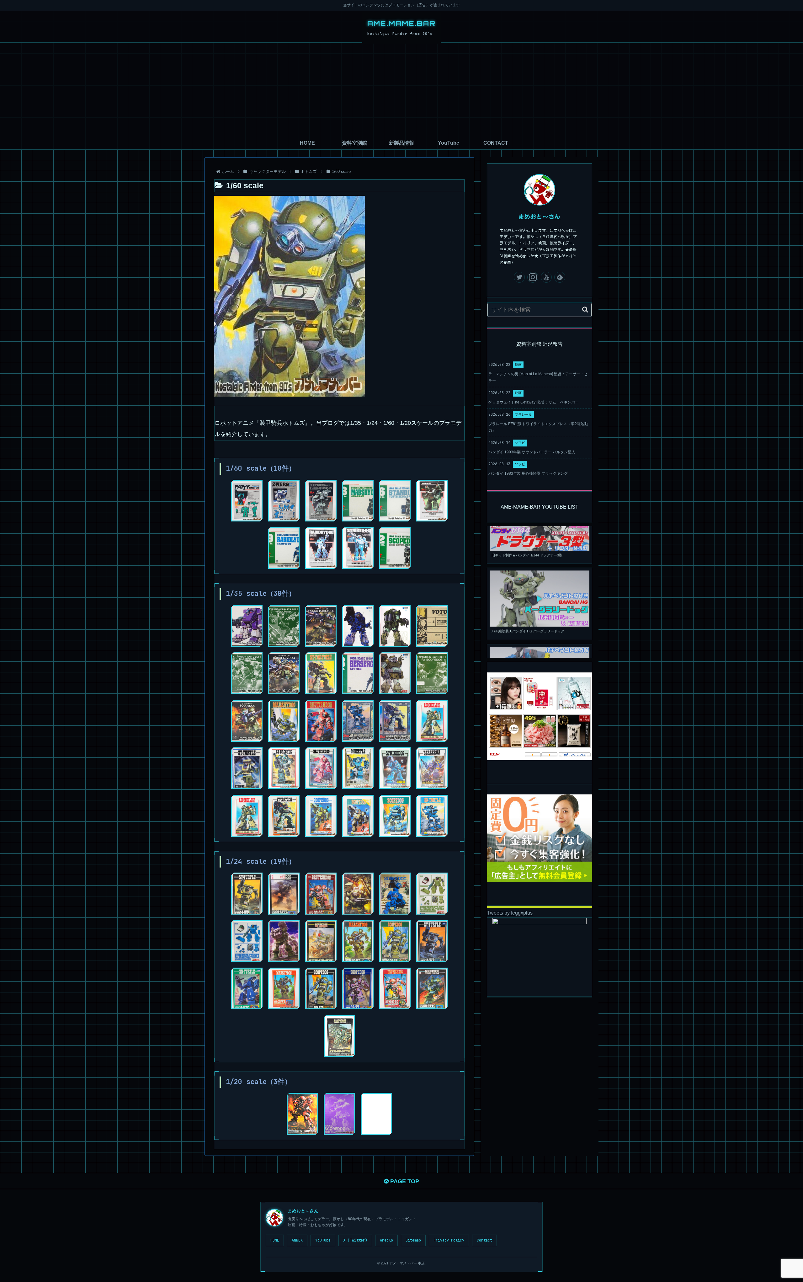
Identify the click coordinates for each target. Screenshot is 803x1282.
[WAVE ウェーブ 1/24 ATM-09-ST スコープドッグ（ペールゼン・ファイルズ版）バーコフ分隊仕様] (284, 941)
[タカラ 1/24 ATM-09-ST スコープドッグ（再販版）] (395, 941)
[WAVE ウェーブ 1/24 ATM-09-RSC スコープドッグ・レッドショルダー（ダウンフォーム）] (321, 941)
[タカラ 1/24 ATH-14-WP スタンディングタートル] (247, 893)
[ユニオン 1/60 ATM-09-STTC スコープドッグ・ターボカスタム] (321, 500)
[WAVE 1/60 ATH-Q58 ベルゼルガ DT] (358, 673)
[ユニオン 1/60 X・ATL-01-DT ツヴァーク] (284, 500)
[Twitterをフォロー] (519, 277)
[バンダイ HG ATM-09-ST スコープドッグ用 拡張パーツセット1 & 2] (432, 673)
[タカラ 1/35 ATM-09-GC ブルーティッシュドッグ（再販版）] (321, 721)
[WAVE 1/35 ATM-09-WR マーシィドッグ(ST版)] (395, 626)
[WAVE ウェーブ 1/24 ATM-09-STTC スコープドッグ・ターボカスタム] (432, 988)
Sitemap (413, 1240)
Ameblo (386, 1240)
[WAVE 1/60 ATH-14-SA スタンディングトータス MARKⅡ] (395, 500)
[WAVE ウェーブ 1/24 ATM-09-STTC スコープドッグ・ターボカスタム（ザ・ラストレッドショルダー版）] (358, 893)
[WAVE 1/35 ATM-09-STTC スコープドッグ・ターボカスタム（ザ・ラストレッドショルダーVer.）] (395, 673)
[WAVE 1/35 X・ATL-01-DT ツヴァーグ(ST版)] (247, 626)
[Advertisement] (401, 90)
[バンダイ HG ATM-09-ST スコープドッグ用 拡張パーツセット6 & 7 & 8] (284, 626)
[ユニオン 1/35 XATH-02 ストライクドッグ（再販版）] (395, 768)
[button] (585, 309)
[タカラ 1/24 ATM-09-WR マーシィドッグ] (284, 988)
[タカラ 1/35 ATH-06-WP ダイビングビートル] (358, 768)
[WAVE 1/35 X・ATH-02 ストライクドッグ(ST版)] (358, 626)
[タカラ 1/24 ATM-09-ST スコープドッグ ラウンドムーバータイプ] (358, 988)
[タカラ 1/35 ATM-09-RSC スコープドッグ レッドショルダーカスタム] (432, 721)
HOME (274, 1240)
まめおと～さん (539, 216)
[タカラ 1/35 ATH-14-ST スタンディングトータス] (284, 815)
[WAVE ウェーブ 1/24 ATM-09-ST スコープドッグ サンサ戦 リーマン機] (284, 893)
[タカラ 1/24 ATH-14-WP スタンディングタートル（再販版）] (432, 941)
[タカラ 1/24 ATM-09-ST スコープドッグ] (321, 988)
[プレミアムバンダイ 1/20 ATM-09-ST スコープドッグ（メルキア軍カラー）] (339, 1114)
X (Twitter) (355, 1240)
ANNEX (297, 1240)
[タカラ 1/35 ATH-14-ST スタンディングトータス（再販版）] (321, 673)
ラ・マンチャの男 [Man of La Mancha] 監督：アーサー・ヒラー (538, 377)
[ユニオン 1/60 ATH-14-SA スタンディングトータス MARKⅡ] (432, 500)
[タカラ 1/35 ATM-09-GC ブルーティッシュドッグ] (321, 768)
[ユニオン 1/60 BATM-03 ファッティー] (247, 500)
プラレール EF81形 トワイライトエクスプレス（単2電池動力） (538, 427)
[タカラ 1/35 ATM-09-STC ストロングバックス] (284, 768)
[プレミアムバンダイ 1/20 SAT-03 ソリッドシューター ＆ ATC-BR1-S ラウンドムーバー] (376, 1114)
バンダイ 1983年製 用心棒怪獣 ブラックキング (528, 473)
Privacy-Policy (448, 1240)
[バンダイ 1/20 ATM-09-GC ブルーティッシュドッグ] (302, 1114)
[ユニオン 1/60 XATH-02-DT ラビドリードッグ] (321, 548)
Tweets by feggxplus (510, 913)
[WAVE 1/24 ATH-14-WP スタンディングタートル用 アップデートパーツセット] (432, 893)
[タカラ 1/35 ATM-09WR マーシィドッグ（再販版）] (284, 721)
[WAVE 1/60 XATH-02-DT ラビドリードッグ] (284, 548)
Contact (484, 1240)
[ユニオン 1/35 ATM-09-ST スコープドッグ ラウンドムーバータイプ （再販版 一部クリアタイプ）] (321, 815)
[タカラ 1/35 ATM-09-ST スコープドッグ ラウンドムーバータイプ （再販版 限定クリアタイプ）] (358, 815)
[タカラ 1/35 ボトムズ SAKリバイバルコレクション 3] (358, 721)
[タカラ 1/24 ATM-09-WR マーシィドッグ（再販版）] (358, 941)
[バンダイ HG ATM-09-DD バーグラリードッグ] (284, 673)
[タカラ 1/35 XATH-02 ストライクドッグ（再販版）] (432, 626)
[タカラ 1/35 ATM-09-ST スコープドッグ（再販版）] (395, 815)
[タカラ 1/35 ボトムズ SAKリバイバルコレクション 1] (395, 721)
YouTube (323, 1240)
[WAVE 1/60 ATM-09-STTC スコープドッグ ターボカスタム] (395, 548)
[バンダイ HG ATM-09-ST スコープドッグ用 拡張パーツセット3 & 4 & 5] (247, 673)
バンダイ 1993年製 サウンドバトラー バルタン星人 (531, 452)
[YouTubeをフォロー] (546, 277)
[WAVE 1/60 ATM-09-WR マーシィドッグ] (358, 500)
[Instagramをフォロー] (532, 277)
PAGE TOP (404, 1181)
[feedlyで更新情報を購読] (559, 277)
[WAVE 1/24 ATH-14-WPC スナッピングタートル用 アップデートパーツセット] (247, 941)
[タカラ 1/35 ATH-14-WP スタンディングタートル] (247, 768)
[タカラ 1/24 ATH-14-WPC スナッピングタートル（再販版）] (247, 988)
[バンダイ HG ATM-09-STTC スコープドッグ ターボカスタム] (321, 626)
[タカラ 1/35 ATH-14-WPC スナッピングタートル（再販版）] (432, 815)
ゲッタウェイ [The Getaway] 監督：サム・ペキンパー (533, 402)
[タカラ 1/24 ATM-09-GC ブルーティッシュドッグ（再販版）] (395, 988)
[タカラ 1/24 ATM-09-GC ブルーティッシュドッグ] (321, 893)
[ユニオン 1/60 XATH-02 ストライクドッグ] (358, 548)
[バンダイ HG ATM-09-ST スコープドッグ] (247, 721)
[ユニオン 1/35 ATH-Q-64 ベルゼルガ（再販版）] (432, 768)
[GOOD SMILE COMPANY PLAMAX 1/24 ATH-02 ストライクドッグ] (395, 893)
